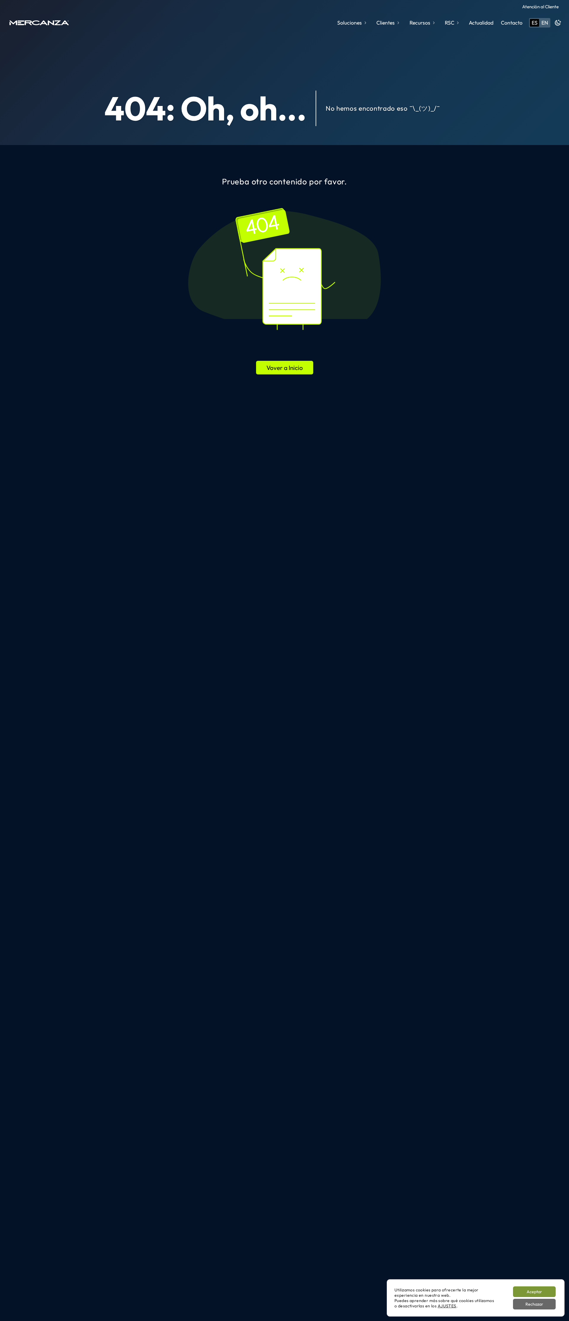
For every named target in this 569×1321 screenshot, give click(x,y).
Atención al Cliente (540, 6)
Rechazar (534, 1304)
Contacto (511, 22)
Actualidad (481, 22)
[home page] (39, 23)
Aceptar (534, 1291)
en (544, 22)
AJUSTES (447, 1306)
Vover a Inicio (284, 367)
